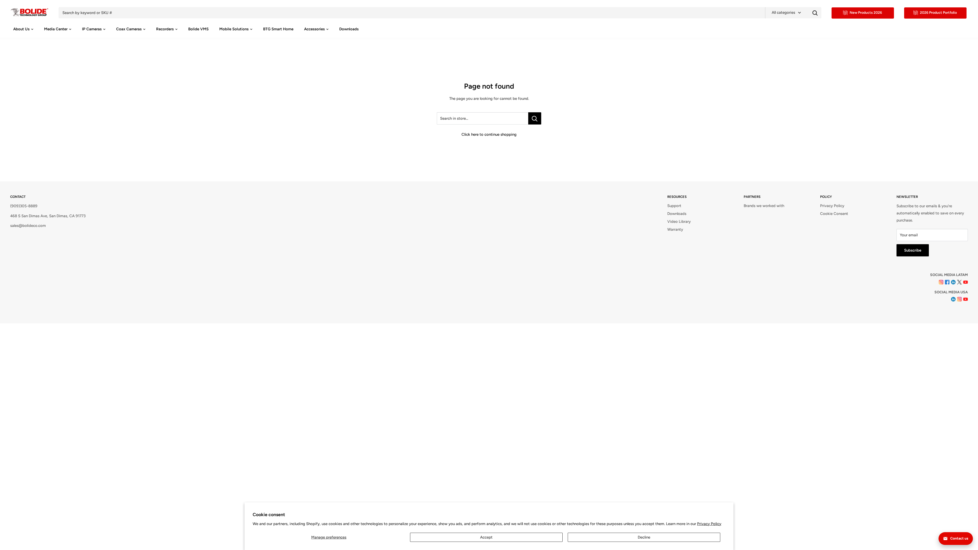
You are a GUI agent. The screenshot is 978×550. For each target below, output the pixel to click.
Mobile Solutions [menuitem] (234, 29)
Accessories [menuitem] (314, 29)
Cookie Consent (834, 213)
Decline (644, 537)
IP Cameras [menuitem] (92, 29)
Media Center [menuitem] (55, 29)
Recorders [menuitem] (165, 29)
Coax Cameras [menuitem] (129, 29)
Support (674, 205)
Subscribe (912, 250)
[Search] (815, 12)
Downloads (676, 213)
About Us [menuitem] (21, 29)
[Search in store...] (534, 118)
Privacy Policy (709, 523)
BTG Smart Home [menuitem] (278, 29)
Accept (486, 537)
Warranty (675, 229)
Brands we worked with (764, 205)
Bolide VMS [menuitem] (198, 29)
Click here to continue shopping (489, 134)
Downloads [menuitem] (349, 29)
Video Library (679, 221)
